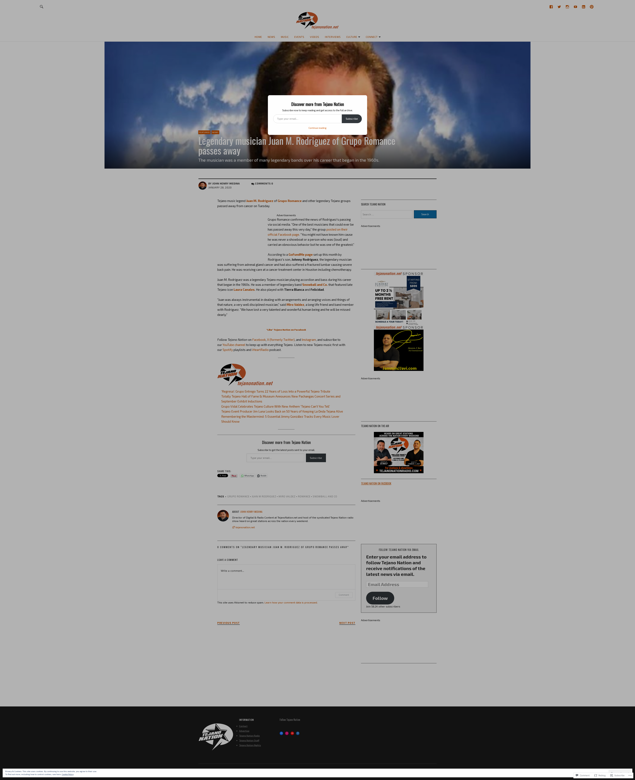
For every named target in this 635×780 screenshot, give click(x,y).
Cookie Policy (68, 774)
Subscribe (352, 118)
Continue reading (317, 127)
